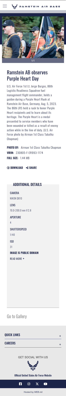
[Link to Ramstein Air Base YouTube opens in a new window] (45, 384)
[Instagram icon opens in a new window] (29, 384)
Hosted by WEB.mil (33, 392)
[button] (5, 6)
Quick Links (12, 335)
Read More (16, 259)
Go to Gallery (17, 316)
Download (16, 168)
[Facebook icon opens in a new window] (20, 384)
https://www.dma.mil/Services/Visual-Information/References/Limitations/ (28, 297)
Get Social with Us (33, 357)
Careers (10, 343)
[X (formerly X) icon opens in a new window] (37, 384)
